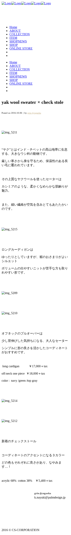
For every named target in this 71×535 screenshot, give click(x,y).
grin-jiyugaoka (34, 113)
